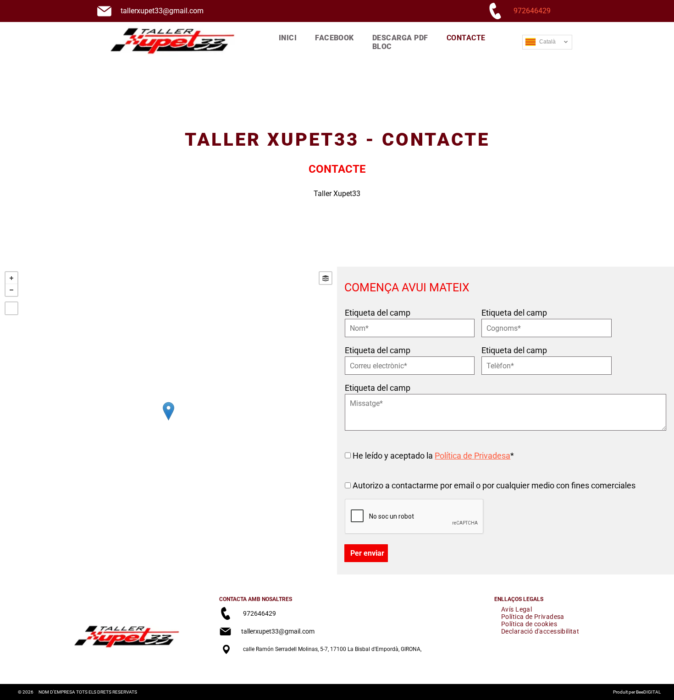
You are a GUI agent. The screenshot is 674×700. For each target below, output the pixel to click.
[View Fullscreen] (11, 308)
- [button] (11, 290)
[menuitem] (288, 37)
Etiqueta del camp (377, 312)
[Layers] (325, 278)
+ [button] (11, 278)
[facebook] (225, 669)
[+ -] (168, 420)
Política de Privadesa (472, 455)
